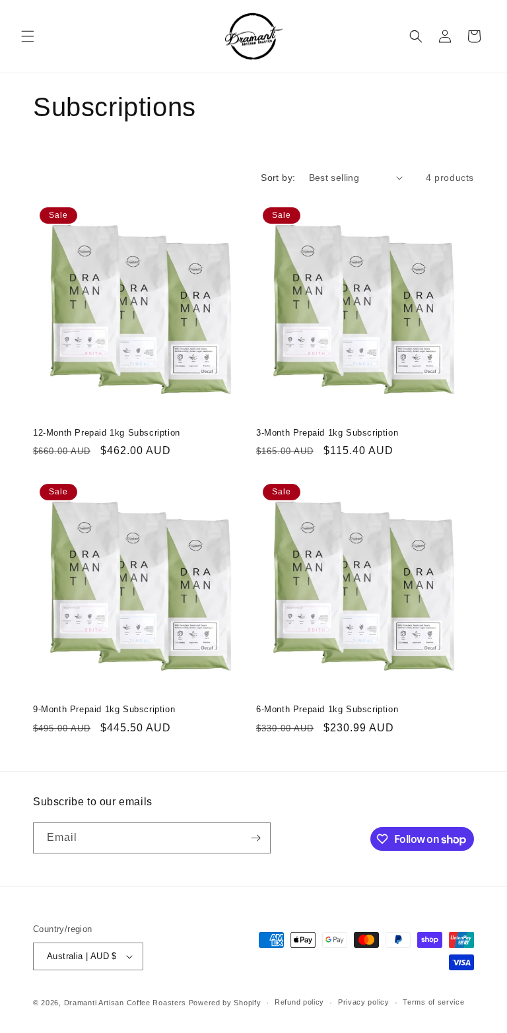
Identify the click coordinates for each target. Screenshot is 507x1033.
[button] (27, 36)
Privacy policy (363, 1002)
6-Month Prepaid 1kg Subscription (327, 709)
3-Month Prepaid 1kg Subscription (327, 433)
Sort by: (278, 177)
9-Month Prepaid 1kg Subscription (104, 709)
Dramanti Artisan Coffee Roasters (125, 1003)
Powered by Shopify (225, 1003)
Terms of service (433, 1002)
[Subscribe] (255, 837)
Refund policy (299, 1002)
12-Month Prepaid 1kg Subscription (106, 433)
